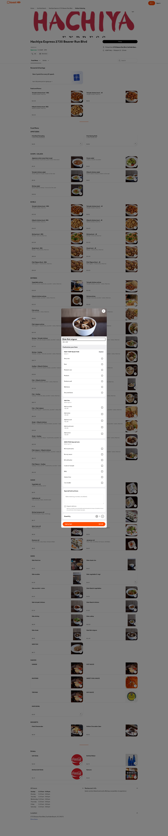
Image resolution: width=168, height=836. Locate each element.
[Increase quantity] (102, 516)
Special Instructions (71, 491)
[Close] (103, 311)
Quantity (67, 516)
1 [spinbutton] (99, 516)
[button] (84, 322)
